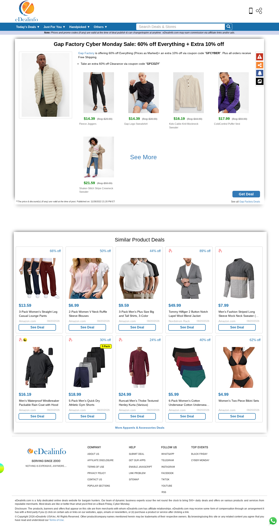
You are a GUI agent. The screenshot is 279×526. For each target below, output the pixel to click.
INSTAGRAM (168, 467)
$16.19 (25, 394)
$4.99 (223, 394)
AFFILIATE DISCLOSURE (100, 460)
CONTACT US (94, 479)
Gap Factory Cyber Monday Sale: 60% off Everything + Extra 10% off (139, 44)
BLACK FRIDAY (199, 454)
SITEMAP (134, 479)
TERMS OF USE (95, 467)
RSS (164, 492)
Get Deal (246, 194)
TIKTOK (165, 479)
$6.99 (74, 305)
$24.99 (125, 394)
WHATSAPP (167, 454)
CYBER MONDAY (200, 460)
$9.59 (124, 305)
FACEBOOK (167, 473)
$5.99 (174, 394)
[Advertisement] (148, 11)
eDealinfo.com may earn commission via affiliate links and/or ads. (199, 32)
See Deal (37, 327)
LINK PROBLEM (137, 473)
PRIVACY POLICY (96, 473)
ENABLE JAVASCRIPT (140, 467)
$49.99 (175, 305)
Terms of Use (56, 520)
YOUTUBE (166, 486)
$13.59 (25, 305)
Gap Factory (86, 53)
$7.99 (223, 305)
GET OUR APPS (137, 460)
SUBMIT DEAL (136, 454)
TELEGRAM (167, 460)
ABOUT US (93, 454)
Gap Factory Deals (249, 201)
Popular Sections (98, 486)
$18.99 (75, 394)
